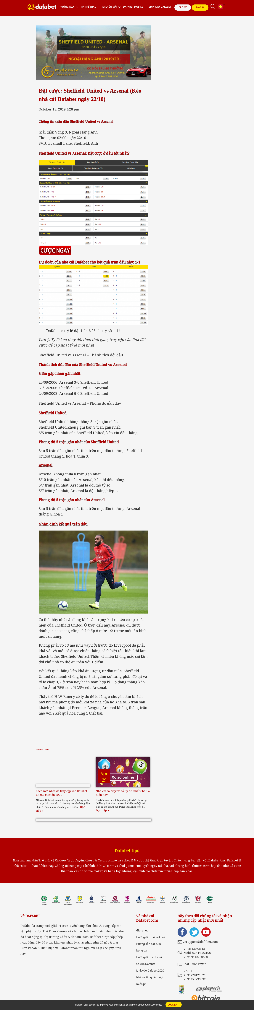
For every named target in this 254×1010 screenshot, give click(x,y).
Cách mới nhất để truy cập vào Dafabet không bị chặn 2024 (61, 792)
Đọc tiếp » (102, 810)
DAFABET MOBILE (133, 7)
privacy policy (155, 1005)
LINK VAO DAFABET (160, 7)
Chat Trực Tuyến (194, 964)
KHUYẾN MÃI (109, 7)
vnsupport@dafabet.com (200, 942)
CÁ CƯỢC (183, 7)
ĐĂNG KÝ (200, 7)
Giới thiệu (142, 930)
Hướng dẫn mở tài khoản (151, 937)
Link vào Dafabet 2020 (150, 970)
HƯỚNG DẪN (67, 7)
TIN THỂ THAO (89, 7)
